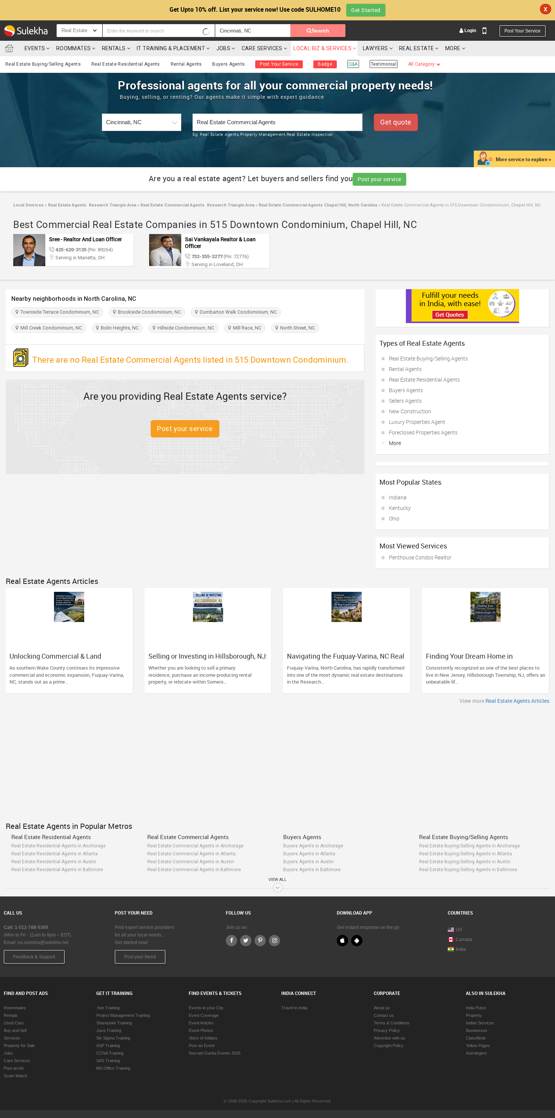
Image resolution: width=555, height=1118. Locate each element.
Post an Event (201, 1045)
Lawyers (375, 48)
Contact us (384, 1015)
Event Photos (201, 1030)
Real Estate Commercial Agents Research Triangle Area (196, 205)
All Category (422, 64)
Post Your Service (522, 31)
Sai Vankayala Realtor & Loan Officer (220, 242)
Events (35, 48)
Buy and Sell (15, 1030)
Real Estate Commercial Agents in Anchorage (195, 846)
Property (474, 1015)
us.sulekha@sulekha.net (43, 942)
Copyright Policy (389, 1045)
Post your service (379, 179)
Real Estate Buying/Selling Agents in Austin (464, 861)
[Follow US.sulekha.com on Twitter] (245, 940)
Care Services (262, 48)
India (461, 949)
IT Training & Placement (171, 48)
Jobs (223, 48)
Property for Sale (19, 1045)
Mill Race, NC (246, 328)
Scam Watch (15, 1075)
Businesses (476, 1030)
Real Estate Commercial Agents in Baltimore (194, 869)
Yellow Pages (478, 1045)
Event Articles (201, 1023)
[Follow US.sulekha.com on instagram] (274, 940)
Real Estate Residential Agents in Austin (53, 861)
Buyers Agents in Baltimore (312, 869)
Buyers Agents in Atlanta (309, 853)
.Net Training (108, 1008)
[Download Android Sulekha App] (356, 940)
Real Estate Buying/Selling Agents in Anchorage (469, 846)
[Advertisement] (277, 761)
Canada (464, 939)
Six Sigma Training (113, 1038)
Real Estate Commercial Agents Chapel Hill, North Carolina (317, 205)
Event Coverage (204, 1015)
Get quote (396, 122)
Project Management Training (123, 1015)
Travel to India (294, 1008)
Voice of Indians (203, 1038)
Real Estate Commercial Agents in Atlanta (191, 853)
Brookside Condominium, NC (148, 312)
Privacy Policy (387, 1030)
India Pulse (476, 1008)
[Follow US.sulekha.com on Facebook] (231, 940)
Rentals (114, 48)
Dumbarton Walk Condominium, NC (237, 312)
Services (12, 1038)
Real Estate (416, 48)
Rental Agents (186, 64)
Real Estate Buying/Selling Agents (43, 64)
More (453, 48)
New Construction (410, 411)
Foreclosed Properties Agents (423, 432)
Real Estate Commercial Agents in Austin (190, 861)
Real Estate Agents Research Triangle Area (91, 205)
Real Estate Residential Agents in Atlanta (54, 853)
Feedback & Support (34, 956)
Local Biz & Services (322, 48)
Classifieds (476, 1038)
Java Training (108, 1030)
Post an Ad (13, 1068)
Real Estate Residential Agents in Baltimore (57, 869)
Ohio (394, 518)
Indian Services (480, 1023)
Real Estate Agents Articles (517, 700)
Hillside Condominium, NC (184, 328)
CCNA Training (109, 1053)
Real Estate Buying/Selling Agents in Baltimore (468, 869)
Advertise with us (389, 1038)
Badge (325, 64)
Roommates (73, 48)
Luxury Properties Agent (417, 421)
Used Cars (14, 1023)
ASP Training (108, 1045)
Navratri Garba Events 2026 (214, 1053)
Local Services (28, 205)
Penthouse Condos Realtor (420, 557)
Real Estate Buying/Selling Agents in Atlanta (465, 853)
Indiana (398, 497)
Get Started (366, 10)
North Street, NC (296, 328)
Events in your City (206, 1008)
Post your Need (140, 956)
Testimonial (383, 64)
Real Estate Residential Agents (125, 64)
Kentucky (400, 507)
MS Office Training (113, 1068)
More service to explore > (523, 159)
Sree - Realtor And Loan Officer (85, 239)
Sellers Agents (405, 400)
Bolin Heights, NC (119, 328)
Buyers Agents (228, 64)
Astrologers (476, 1053)
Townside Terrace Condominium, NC (58, 312)
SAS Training (108, 1060)
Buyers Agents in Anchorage (313, 846)
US (459, 929)
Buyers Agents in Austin (308, 861)
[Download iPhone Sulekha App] (342, 940)
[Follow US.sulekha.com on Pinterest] (260, 940)
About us (382, 1008)
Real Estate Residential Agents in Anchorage (58, 846)
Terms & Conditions (392, 1023)
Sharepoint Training (114, 1023)
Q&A (353, 64)
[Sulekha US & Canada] (26, 30)
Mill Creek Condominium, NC (50, 328)
